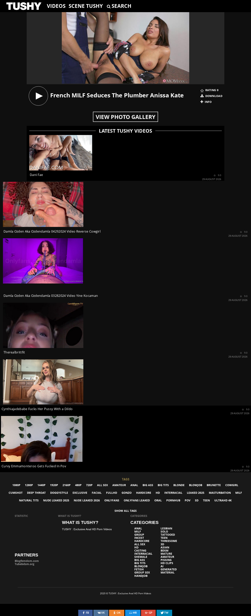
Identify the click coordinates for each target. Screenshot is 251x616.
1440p (41, 485)
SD (196, 500)
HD (158, 493)
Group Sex (142, 572)
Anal (134, 485)
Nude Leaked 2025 (56, 500)
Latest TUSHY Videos (125, 131)
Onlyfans (111, 500)
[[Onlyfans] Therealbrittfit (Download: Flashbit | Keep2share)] (43, 325)
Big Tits (163, 485)
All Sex (102, 485)
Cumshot (16, 493)
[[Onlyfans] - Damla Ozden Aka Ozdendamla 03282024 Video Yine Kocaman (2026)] (43, 261)
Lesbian (166, 528)
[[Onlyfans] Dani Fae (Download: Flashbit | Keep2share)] (60, 152)
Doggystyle (59, 493)
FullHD (111, 493)
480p (78, 485)
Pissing (166, 560)
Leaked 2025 (195, 493)
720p (89, 485)
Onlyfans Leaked (137, 500)
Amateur (119, 485)
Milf (238, 493)
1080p (16, 485)
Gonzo (127, 493)
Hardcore (143, 493)
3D (162, 544)
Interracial (173, 493)
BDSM (164, 550)
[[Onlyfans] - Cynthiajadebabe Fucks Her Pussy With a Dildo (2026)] (43, 382)
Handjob (140, 575)
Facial (97, 493)
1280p (29, 485)
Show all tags (126, 511)
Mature (166, 553)
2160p (67, 485)
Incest (139, 537)
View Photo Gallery (125, 116)
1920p (54, 485)
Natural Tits (29, 500)
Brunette (214, 485)
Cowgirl (231, 485)
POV (187, 500)
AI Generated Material (169, 569)
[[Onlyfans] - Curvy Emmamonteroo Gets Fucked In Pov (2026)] (42, 439)
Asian (165, 547)
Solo (164, 531)
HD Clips (167, 563)
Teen (206, 500)
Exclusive (80, 493)
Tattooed (168, 534)
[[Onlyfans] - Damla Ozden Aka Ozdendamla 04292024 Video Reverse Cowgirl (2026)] (43, 204)
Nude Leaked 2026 (87, 500)
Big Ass (148, 485)
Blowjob (195, 485)
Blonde (179, 485)
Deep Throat (36, 493)
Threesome (169, 541)
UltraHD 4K (223, 500)
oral (158, 500)
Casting (140, 550)
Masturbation (220, 493)
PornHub (173, 500)
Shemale (140, 556)
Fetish (139, 569)
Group (139, 534)
